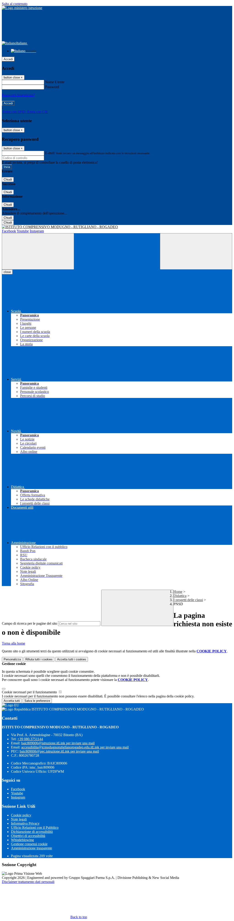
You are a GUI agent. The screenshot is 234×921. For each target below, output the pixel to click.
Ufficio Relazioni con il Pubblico (34, 827)
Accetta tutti (71, 659)
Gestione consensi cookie (29, 844)
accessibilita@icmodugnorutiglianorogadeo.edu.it (75, 747)
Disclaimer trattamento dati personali (28, 882)
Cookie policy (21, 815)
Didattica (179, 596)
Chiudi (8, 179)
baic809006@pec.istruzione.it (59, 751)
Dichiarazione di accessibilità (32, 832)
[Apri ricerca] (196, 251)
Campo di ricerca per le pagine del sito (29, 623)
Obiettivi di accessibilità (28, 836)
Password (52, 87)
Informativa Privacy (25, 823)
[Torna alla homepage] (117, 227)
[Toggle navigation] (38, 251)
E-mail (50, 153)
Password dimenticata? (18, 95)
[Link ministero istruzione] (22, 8)
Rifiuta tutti (39, 659)
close (7, 272)
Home (177, 592)
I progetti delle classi (188, 600)
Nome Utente (54, 82)
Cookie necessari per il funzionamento (30, 692)
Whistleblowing (22, 840)
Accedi (8, 59)
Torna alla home (13, 643)
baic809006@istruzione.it (58, 743)
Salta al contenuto (14, 4)
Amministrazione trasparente (31, 848)
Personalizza (12, 659)
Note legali (19, 819)
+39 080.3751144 (30, 739)
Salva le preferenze (37, 700)
